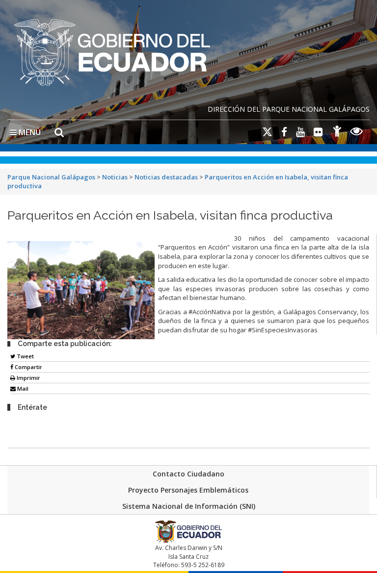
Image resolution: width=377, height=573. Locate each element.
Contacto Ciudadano (188, 473)
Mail (22, 388)
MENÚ (29, 132)
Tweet (24, 356)
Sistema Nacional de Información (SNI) (188, 506)
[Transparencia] (356, 132)
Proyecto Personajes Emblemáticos (188, 490)
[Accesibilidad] (337, 132)
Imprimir (27, 377)
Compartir (27, 367)
